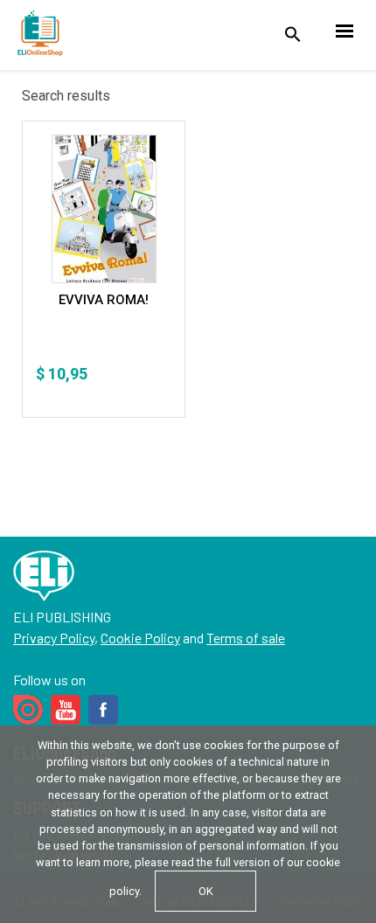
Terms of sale (245, 637)
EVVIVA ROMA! (104, 300)
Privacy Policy (53, 637)
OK (205, 891)
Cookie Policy (140, 637)
